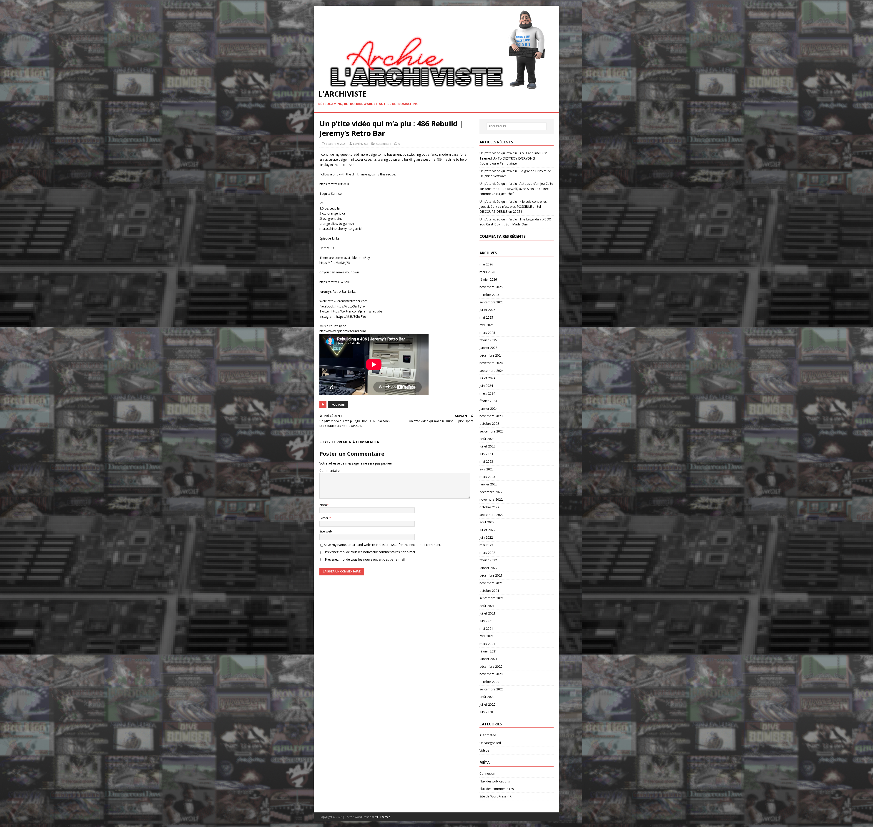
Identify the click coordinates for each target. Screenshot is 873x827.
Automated (383, 144)
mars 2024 (487, 393)
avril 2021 (486, 636)
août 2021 (486, 606)
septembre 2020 (491, 689)
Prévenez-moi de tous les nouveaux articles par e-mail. (365, 559)
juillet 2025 (487, 309)
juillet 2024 (487, 378)
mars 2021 (487, 644)
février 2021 (488, 651)
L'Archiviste (361, 144)
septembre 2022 (491, 514)
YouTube (338, 405)
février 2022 (488, 560)
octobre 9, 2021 (336, 144)
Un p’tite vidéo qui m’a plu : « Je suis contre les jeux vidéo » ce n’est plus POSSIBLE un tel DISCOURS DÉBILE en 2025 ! (513, 206)
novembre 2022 (491, 499)
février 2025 (488, 340)
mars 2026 (487, 272)
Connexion (487, 773)
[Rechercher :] (516, 126)
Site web (325, 531)
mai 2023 (486, 461)
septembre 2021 (491, 598)
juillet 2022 (487, 530)
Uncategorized (490, 743)
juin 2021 (486, 621)
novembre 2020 (491, 674)
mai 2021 (486, 628)
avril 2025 (486, 325)
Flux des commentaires (496, 789)
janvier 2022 (488, 568)
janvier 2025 (488, 347)
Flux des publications (494, 781)
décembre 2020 (490, 666)
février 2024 (488, 401)
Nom (323, 505)
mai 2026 (486, 264)
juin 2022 (486, 537)
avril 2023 (486, 469)
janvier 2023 (488, 484)
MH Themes (382, 817)
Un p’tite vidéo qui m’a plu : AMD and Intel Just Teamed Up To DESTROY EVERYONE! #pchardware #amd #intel (513, 158)
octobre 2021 (489, 590)
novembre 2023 (491, 416)
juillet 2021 (487, 613)
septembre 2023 (491, 431)
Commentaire (329, 470)
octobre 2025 (489, 294)
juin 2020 (486, 712)
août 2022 (486, 522)
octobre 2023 (489, 423)
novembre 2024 (491, 363)
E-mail (324, 518)
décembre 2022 (490, 492)
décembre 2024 (490, 355)
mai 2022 (486, 545)
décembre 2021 (490, 575)
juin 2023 (486, 454)
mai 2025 (486, 317)
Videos (484, 750)
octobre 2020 (489, 682)
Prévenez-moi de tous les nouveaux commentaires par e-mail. (370, 552)
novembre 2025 (491, 287)
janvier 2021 (488, 659)
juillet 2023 (487, 446)
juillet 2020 (487, 704)
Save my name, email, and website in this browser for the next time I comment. (382, 544)
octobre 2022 (489, 507)
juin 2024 (486, 385)
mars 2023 (487, 477)
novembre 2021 (491, 583)
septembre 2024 (491, 370)
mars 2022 (487, 552)
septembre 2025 (491, 302)
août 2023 (486, 439)
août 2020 (486, 697)
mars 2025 (487, 332)
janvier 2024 (488, 408)
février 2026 (488, 279)
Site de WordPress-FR (495, 796)
